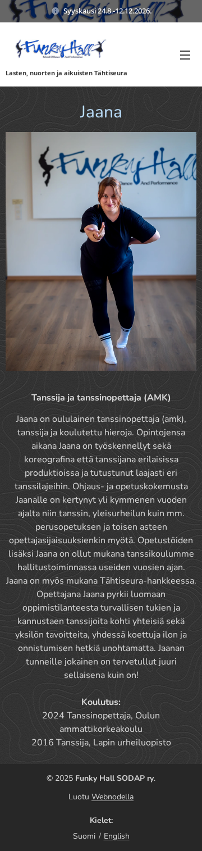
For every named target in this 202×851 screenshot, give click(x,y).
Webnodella (112, 796)
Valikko (185, 54)
